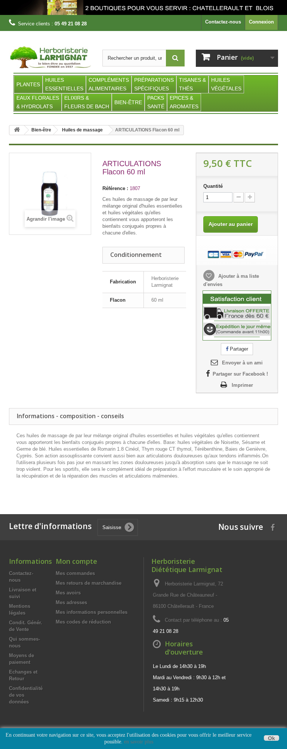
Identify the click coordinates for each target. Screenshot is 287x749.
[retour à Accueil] (17, 130)
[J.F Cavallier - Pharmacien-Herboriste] (143, 7)
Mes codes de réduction (83, 622)
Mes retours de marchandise (88, 583)
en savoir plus (138, 742)
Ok (271, 738)
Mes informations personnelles (91, 612)
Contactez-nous (223, 22)
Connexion (261, 22)
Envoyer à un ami (242, 363)
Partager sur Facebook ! (240, 374)
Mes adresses (71, 602)
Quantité (213, 186)
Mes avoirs (68, 593)
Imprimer (242, 385)
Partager (238, 349)
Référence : (115, 188)
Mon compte (76, 561)
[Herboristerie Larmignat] (50, 57)
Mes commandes (75, 573)
